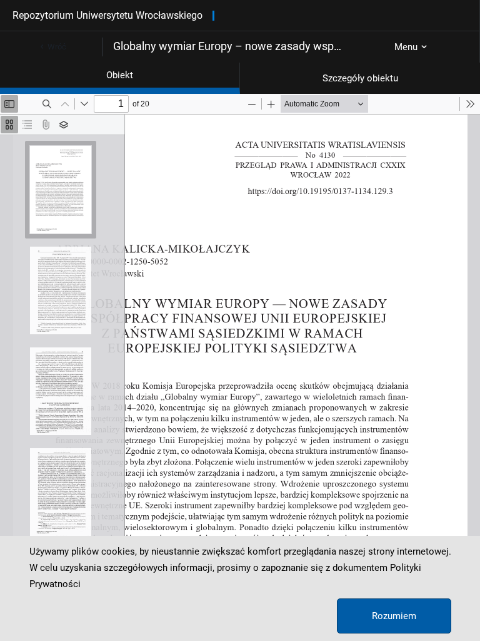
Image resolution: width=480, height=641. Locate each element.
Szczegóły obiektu (360, 78)
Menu (406, 47)
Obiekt (119, 75)
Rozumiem (394, 616)
